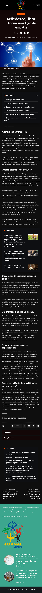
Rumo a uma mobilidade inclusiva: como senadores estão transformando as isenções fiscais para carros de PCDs (14, 255)
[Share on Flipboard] (21, 33)
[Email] (24, 33)
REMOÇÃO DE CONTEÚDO (17, 418)
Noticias (21, 14)
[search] (32, 5)
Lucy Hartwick (11, 37)
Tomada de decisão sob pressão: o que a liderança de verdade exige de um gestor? (21, 478)
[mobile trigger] (4, 5)
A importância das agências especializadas (20, 114)
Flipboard (7, 432)
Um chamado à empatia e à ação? (17, 110)
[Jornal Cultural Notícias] (21, 5)
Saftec (15, 356)
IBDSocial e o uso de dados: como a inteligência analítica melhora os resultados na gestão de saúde (20, 455)
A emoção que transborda (15, 100)
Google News (9, 438)
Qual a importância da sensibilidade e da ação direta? (20, 119)
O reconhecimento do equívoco (17, 103)
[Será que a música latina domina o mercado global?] (33, 267)
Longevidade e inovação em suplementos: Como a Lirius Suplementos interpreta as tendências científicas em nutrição (26, 575)
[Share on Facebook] (13, 33)
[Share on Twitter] (17, 33)
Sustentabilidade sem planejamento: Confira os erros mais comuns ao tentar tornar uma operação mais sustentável (27, 558)
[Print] (28, 33)
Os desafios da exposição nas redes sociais (20, 107)
